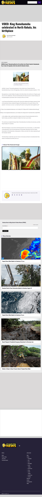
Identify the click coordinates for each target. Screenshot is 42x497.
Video (28, 483)
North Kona (30, 468)
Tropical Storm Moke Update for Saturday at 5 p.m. (13, 315)
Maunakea (30, 463)
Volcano (29, 476)
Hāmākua (29, 458)
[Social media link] (12, 194)
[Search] (39, 2)
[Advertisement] (21, 13)
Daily (27, 455)
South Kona (30, 475)
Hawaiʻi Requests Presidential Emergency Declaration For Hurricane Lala (17, 342)
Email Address (5, 225)
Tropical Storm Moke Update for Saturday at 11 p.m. (13, 261)
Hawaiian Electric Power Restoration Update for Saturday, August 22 (17, 288)
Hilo (28, 460)
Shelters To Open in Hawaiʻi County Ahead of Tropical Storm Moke (16, 369)
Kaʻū (29, 461)
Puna (29, 470)
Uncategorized (29, 481)
